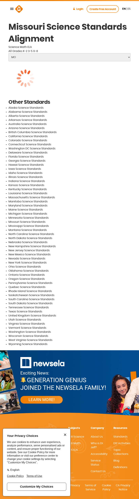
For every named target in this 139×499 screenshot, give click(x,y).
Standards (120, 436)
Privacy (75, 485)
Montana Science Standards (27, 230)
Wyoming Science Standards (27, 344)
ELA (29, 47)
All (15, 51)
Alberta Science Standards (26, 116)
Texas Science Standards (25, 311)
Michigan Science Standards (27, 213)
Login (79, 9)
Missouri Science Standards (26, 222)
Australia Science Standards (27, 124)
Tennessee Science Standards (28, 307)
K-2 (25, 51)
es (129, 8)
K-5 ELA (73, 450)
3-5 (30, 51)
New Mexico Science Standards (29, 254)
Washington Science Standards (29, 332)
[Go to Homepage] (19, 9)
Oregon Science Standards (26, 279)
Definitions (120, 467)
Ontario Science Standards (26, 275)
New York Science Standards (27, 262)
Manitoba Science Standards (28, 201)
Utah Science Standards (24, 319)
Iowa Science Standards (24, 169)
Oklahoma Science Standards (28, 270)
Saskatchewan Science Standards (31, 295)
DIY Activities (121, 443)
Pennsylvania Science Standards (30, 283)
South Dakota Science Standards (30, 303)
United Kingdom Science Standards (32, 315)
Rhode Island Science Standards (30, 291)
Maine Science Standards (25, 209)
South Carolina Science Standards (31, 299)
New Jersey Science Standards (29, 250)
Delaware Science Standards (27, 152)
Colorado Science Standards (27, 140)
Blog (116, 460)
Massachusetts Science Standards (31, 197)
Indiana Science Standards (26, 181)
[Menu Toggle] (11, 9)
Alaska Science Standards (26, 107)
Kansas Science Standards (26, 185)
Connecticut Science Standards (29, 144)
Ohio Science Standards (24, 266)
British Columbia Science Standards (32, 132)
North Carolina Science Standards (31, 234)
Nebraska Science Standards (27, 242)
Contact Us (98, 471)
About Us (97, 436)
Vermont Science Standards (27, 327)
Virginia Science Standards (26, 323)
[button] (99, 454)
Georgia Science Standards (26, 160)
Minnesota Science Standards (28, 217)
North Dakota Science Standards (30, 238)
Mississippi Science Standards (28, 226)
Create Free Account (103, 9)
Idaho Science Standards (25, 173)
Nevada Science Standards (26, 258)
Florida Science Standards (26, 156)
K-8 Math (74, 443)
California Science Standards (28, 136)
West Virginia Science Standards (30, 340)
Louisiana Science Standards (27, 193)
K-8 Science (76, 436)
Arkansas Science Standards (27, 120)
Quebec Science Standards (26, 287)
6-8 (35, 51)
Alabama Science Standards (27, 112)
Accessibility (99, 454)
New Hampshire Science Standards (32, 246)
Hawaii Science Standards (26, 165)
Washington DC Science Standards (31, 148)
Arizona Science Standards (26, 128)
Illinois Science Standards (25, 177)
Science (13, 47)
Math (23, 47)
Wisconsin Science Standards (28, 336)
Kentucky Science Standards (27, 189)
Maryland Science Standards (27, 205)
